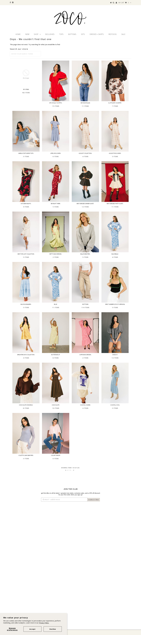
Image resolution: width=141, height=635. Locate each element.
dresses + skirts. (97, 34)
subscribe (93, 499)
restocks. (112, 34)
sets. (83, 34)
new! (27, 34)
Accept (32, 629)
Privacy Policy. (44, 623)
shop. (36, 34)
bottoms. (72, 34)
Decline (53, 629)
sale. (123, 34)
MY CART (123, 3)
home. (18, 34)
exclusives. (50, 34)
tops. (61, 34)
